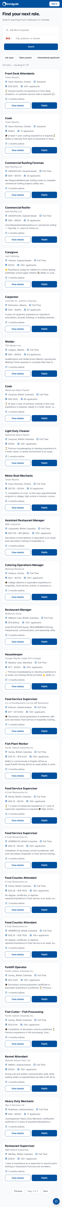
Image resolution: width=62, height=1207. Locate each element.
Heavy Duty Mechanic (19, 1101)
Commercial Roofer (17, 207)
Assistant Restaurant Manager (25, 520)
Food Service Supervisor (21, 699)
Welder (9, 341)
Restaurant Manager (18, 609)
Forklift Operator (16, 967)
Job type (9, 57)
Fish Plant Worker (16, 743)
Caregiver (11, 252)
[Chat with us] (56, 1201)
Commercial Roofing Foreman (24, 162)
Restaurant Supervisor (19, 1145)
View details (18, 105)
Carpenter (11, 296)
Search (31, 47)
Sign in (54, 4)
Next (45, 1191)
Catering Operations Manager (24, 565)
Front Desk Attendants (19, 73)
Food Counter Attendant (21, 877)
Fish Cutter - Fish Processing (24, 1011)
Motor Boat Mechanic (19, 475)
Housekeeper (14, 654)
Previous (18, 1191)
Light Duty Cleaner (17, 431)
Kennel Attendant (16, 1056)
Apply (44, 105)
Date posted (25, 57)
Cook (8, 118)
